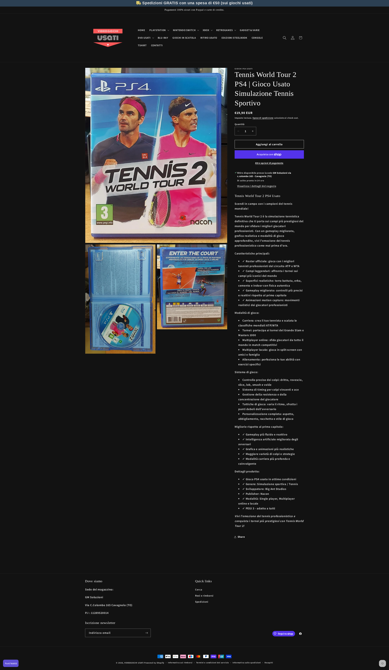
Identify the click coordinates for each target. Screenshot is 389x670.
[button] (159, 30)
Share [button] (241, 536)
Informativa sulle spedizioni (246, 662)
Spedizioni (201, 601)
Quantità (239, 124)
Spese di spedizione (263, 117)
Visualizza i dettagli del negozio (256, 186)
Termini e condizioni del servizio (212, 662)
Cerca (198, 589)
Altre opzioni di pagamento (269, 163)
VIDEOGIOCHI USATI (134, 662)
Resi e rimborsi (204, 595)
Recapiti (269, 662)
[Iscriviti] (147, 633)
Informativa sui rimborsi (180, 662)
